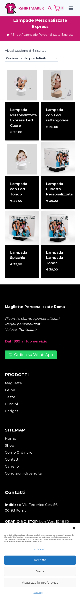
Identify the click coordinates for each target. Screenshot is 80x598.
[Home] (8, 35)
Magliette (13, 383)
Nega (40, 571)
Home (10, 438)
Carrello (12, 466)
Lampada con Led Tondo (18, 189)
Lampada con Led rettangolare (57, 115)
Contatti (12, 459)
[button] (74, 528)
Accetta (40, 560)
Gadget (11, 411)
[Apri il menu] (70, 8)
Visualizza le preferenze (40, 582)
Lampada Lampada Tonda (54, 257)
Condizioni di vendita (23, 473)
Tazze (10, 397)
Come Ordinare (18, 452)
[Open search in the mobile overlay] (50, 8)
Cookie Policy (38, 593)
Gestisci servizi (39, 549)
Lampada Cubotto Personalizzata (59, 189)
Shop (9, 445)
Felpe (10, 390)
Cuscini (11, 404)
